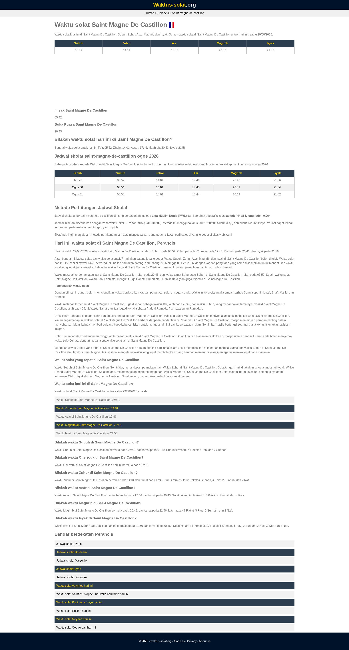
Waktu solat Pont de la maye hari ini (79, 602)
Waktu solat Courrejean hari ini (76, 627)
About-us (204, 641)
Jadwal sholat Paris (69, 543)
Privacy (192, 641)
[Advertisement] (164, 79)
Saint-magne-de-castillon (188, 13)
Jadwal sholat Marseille (71, 560)
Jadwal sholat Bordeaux (71, 552)
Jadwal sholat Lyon (68, 568)
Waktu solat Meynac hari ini (74, 619)
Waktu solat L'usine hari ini (73, 610)
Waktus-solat (169, 5)
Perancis (163, 13)
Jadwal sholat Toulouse (71, 577)
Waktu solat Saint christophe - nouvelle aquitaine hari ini (92, 594)
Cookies (179, 641)
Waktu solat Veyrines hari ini (74, 585)
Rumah (149, 13)
